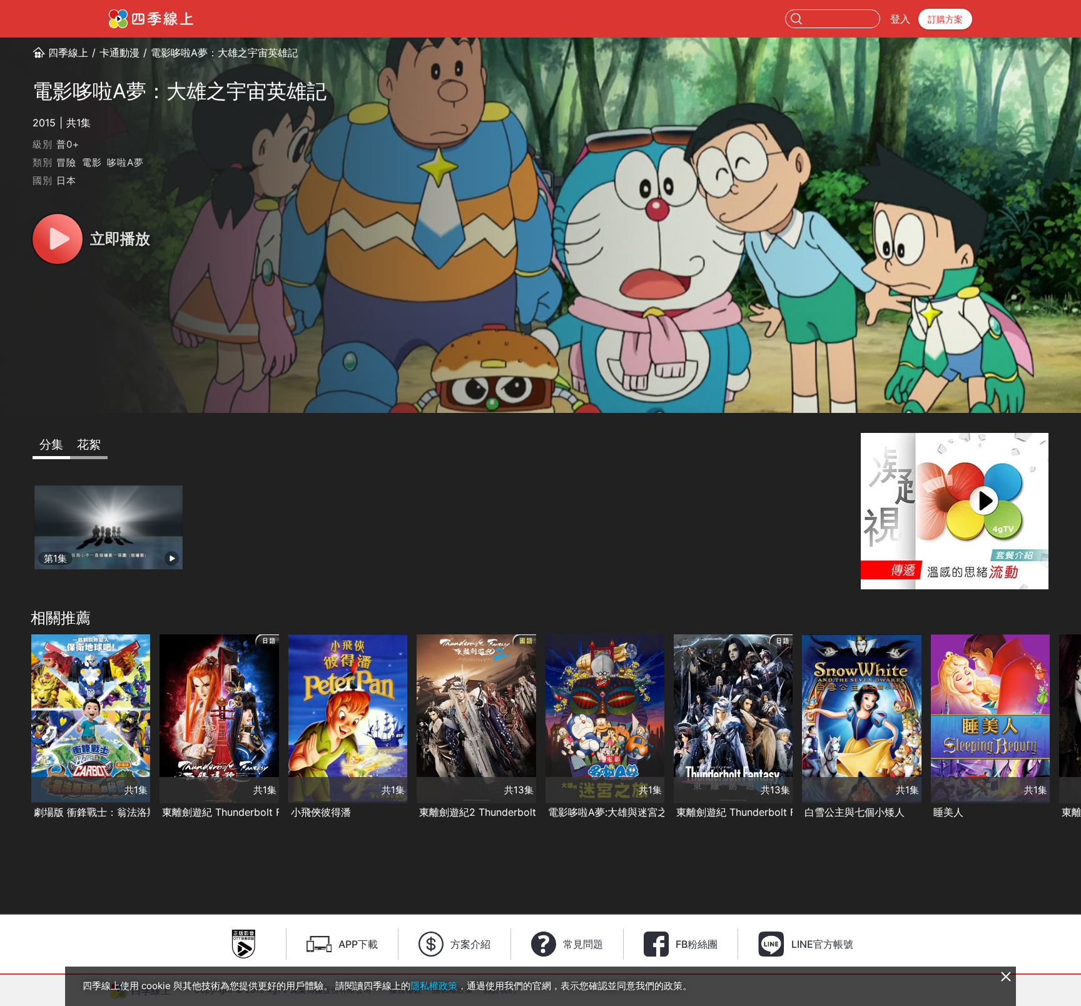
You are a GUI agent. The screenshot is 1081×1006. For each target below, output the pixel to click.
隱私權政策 (433, 986)
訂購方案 (945, 19)
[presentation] (13, 727)
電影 (92, 162)
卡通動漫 (119, 52)
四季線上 (68, 52)
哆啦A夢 (125, 162)
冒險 (66, 162)
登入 (900, 19)
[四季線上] (151, 19)
